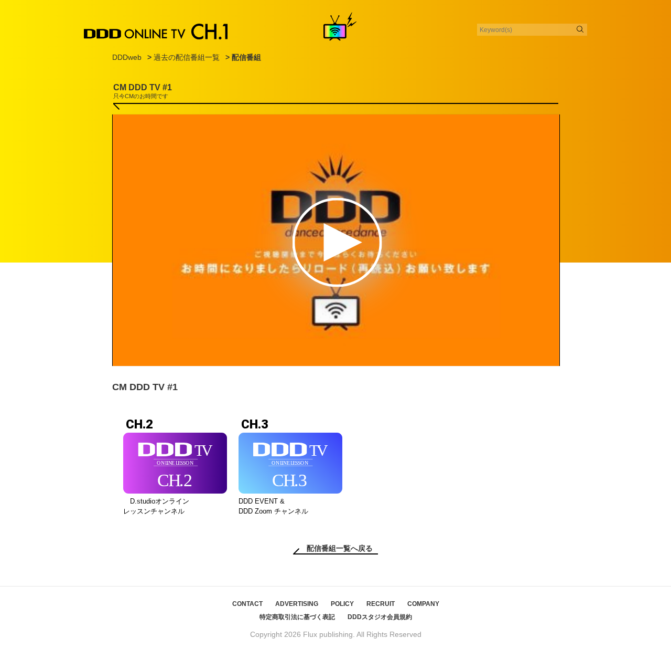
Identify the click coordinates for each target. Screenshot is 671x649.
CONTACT (247, 604)
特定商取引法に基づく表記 (297, 617)
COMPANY (423, 604)
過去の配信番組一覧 (187, 57)
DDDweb (127, 57)
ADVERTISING (296, 604)
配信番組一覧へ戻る (340, 548)
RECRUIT (380, 604)
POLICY (342, 604)
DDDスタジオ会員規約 (380, 617)
